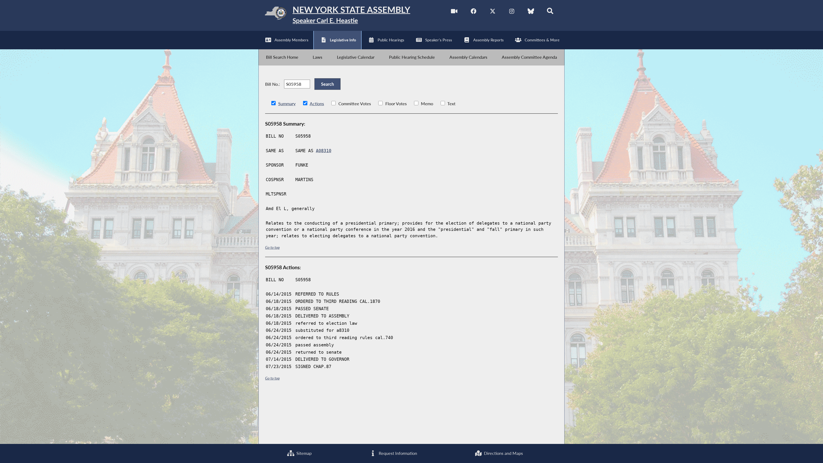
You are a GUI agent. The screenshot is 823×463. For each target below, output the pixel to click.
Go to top (272, 247)
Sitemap (303, 453)
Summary (287, 103)
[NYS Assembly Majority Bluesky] (531, 11)
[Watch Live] (454, 11)
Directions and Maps (503, 453)
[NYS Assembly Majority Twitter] (492, 11)
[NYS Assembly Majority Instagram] (512, 11)
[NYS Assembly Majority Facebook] (473, 11)
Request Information (397, 453)
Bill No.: (272, 84)
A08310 (323, 150)
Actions (317, 103)
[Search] (550, 11)
